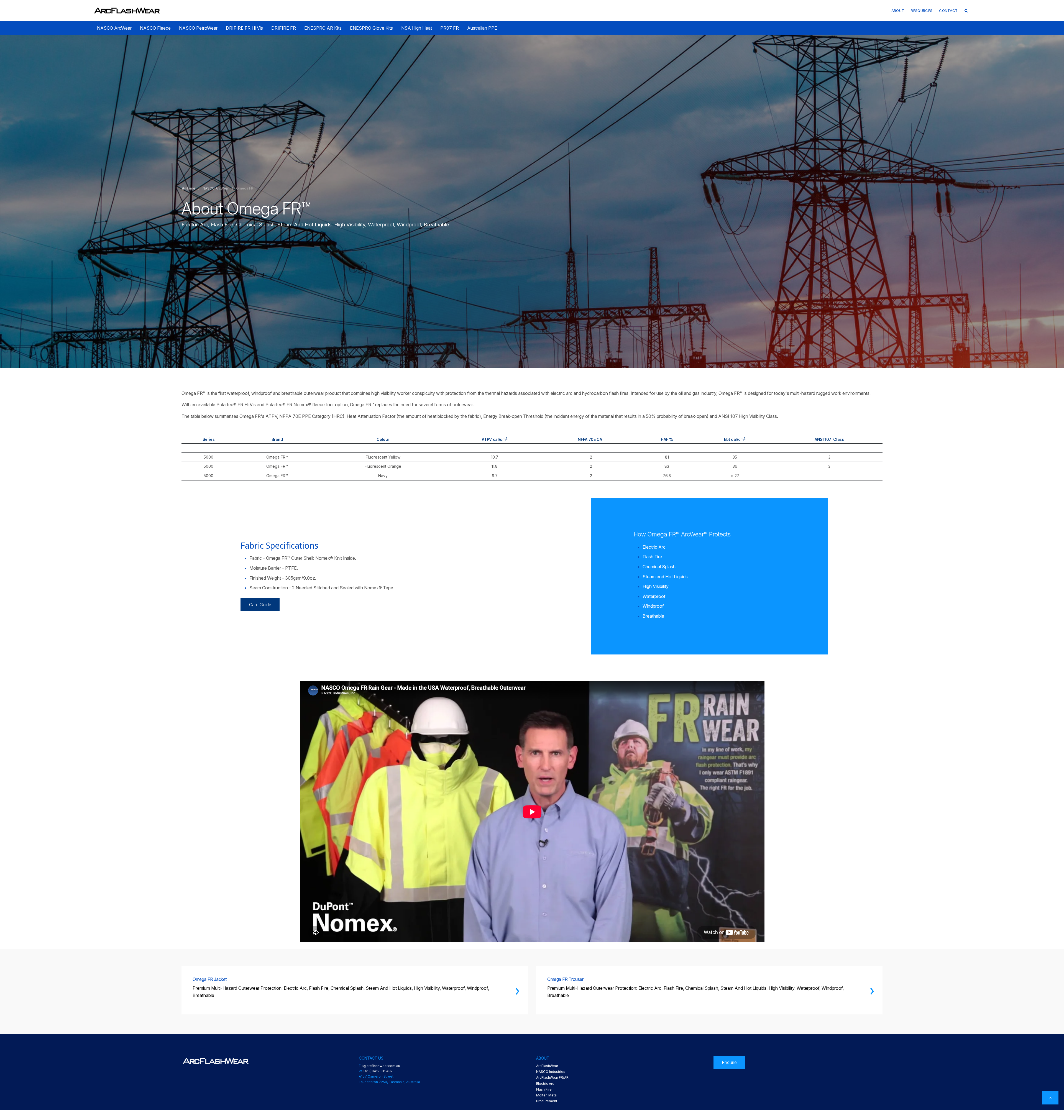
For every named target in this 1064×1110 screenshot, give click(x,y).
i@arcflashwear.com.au (381, 1066)
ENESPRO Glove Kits (371, 28)
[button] (966, 11)
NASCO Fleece (155, 28)
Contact (948, 10)
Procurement (546, 1101)
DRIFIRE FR (283, 28)
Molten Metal (546, 1095)
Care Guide (260, 604)
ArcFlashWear (547, 1066)
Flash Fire (544, 1089)
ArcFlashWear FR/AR (552, 1077)
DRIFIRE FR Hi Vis (244, 28)
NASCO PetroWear (198, 28)
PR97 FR (449, 28)
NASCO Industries (550, 1072)
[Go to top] (1050, 1097)
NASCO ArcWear (114, 28)
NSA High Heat (416, 28)
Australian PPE (482, 28)
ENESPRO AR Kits (323, 28)
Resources (921, 10)
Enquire (729, 1062)
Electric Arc (545, 1083)
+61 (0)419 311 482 (378, 1071)
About (897, 10)
